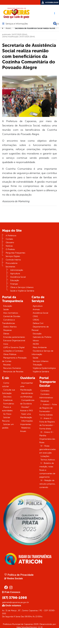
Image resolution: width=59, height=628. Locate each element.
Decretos (7, 397)
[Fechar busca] (55, 23)
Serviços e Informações (17, 24)
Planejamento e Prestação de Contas (14, 359)
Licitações (45, 456)
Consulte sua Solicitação (8, 391)
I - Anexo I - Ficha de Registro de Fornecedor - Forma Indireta (48, 409)
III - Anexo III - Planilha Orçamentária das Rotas (47, 437)
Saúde (6, 309)
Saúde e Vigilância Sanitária (22, 291)
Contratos (45, 391)
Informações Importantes (26, 422)
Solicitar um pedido (8, 426)
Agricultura (15, 273)
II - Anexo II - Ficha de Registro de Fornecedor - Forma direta (47, 423)
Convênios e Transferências (8, 321)
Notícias (9, 246)
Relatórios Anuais (25, 429)
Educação (14, 280)
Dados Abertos (10, 327)
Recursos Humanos (12, 368)
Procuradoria (11, 263)
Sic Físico (7, 414)
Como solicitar (5, 384)
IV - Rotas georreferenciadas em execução (47, 449)
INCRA (36, 344)
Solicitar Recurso (6, 419)
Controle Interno (13, 260)
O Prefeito (10, 249)
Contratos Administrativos (46, 396)
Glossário (10, 242)
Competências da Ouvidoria (27, 402)
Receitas (7, 365)
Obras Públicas (9, 354)
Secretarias (10, 267)
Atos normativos (10, 313)
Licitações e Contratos (13, 351)
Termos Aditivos (48, 460)
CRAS (35, 316)
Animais (36, 309)
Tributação (37, 365)
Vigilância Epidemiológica (44, 368)
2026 (35, 624)
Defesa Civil (38, 323)
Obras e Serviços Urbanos (22, 287)
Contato (9, 239)
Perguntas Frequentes (15, 253)
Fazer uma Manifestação (26, 416)
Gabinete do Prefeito (42, 337)
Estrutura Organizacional (14, 340)
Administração (16, 270)
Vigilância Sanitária (41, 372)
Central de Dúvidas (11, 316)
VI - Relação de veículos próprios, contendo (47, 483)
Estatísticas (8, 400)
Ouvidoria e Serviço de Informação (42, 352)
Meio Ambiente (40, 347)
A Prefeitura (11, 235)
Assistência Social (18, 277)
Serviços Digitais (13, 256)
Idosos (36, 340)
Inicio (5, 344)
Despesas (7, 330)
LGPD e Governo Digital (13, 347)
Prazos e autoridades (7, 409)
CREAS (36, 320)
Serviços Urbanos (40, 361)
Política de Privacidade (20, 574)
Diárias (6, 334)
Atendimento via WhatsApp (26, 395)
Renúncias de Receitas (13, 372)
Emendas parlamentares (14, 337)
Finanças (14, 284)
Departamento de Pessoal (40, 328)
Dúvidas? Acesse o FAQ (26, 409)
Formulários (8, 404)
